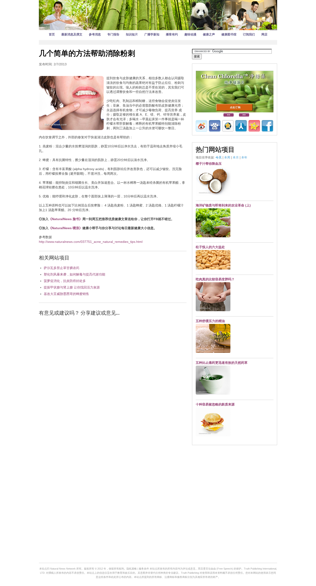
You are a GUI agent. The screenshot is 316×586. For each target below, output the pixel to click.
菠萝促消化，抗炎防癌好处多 (65, 281)
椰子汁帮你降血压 (209, 163)
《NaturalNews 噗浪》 (65, 228)
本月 (236, 157)
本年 (244, 157)
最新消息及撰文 (71, 34)
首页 (52, 34)
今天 (219, 157)
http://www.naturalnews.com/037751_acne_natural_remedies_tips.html (91, 242)
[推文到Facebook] (267, 126)
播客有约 (172, 34)
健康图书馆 (228, 34)
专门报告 (113, 34)
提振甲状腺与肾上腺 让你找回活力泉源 (72, 287)
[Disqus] (112, 379)
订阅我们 (249, 34)
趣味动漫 (190, 34)
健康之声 (209, 34)
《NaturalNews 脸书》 (65, 219)
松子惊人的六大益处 (210, 247)
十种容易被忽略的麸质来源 (215, 404)
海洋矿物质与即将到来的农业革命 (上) (223, 205)
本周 (227, 157)
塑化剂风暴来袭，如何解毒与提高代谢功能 (74, 274)
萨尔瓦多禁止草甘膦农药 (61, 268)
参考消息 (95, 34)
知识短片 (132, 34)
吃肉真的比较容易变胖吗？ (215, 279)
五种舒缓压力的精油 (210, 321)
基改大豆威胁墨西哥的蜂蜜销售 (66, 294)
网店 (264, 34)
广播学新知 (151, 34)
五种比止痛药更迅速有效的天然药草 (222, 362)
